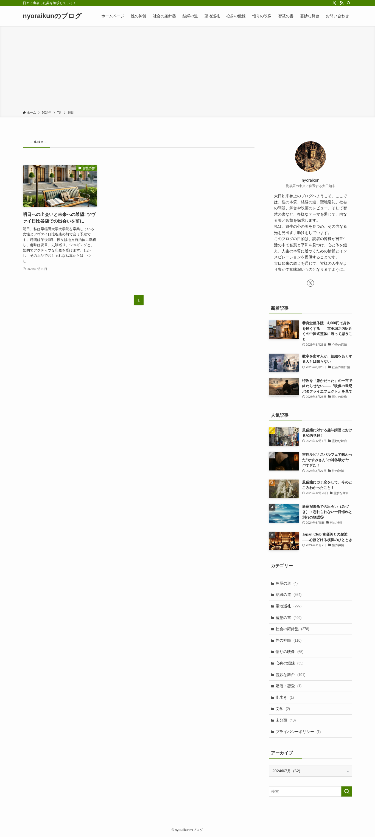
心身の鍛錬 (289, 663)
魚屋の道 (287, 583)
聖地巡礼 (288, 606)
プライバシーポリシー (298, 731)
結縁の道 (288, 594)
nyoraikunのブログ (52, 16)
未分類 (286, 720)
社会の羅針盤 (292, 629)
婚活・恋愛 (288, 686)
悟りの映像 (289, 651)
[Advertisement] (187, 69)
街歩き (285, 697)
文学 (283, 708)
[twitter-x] (334, 3)
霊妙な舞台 (290, 674)
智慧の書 (288, 617)
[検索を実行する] (346, 791)
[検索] (348, 3)
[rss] (341, 3)
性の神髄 (288, 640)
